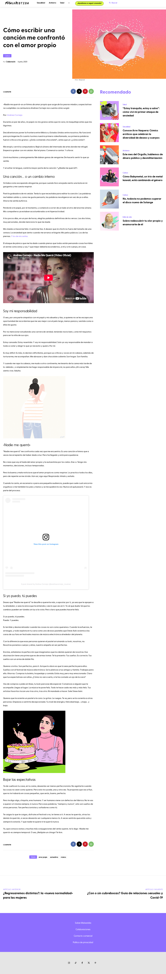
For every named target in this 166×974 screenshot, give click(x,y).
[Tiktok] (75, 963)
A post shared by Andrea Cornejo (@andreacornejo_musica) (46, 584)
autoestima (54, 857)
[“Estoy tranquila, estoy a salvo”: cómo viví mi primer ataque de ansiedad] (109, 110)
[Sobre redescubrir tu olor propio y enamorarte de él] (109, 221)
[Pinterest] (85, 91)
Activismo (126, 150)
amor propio (43, 857)
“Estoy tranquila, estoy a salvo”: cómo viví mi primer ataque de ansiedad (141, 112)
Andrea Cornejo (14, 115)
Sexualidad (126, 126)
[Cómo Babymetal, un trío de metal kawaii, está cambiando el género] (109, 177)
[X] (79, 91)
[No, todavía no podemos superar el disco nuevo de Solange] (109, 199)
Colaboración (10, 61)
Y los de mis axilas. (19, 236)
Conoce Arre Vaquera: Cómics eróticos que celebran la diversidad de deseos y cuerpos (141, 134)
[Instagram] (69, 963)
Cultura (7, 56)
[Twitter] (88, 963)
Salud (125, 104)
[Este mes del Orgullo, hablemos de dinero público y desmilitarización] (109, 154)
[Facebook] (73, 91)
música (63, 857)
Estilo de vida (127, 217)
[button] (112, 2)
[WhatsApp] (91, 91)
